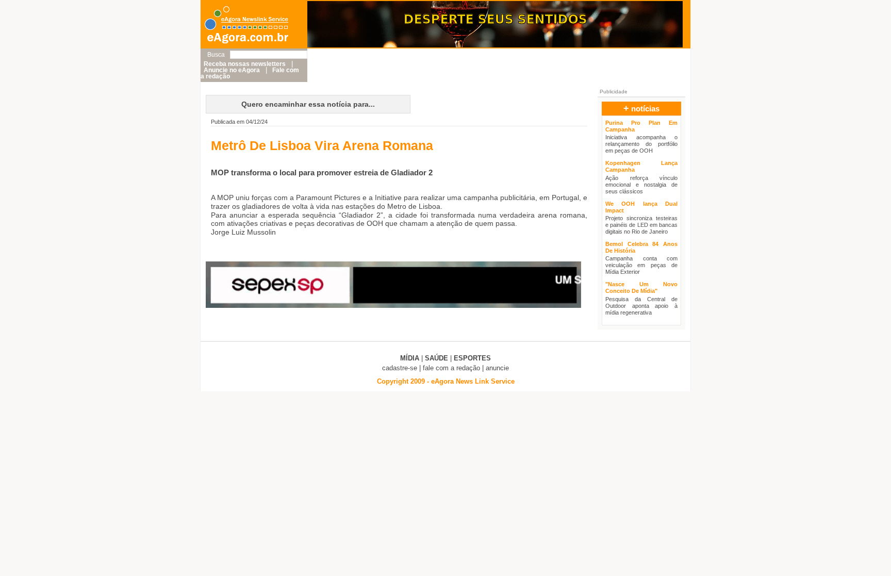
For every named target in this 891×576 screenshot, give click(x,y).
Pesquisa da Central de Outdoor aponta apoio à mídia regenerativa (641, 306)
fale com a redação (451, 368)
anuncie (497, 368)
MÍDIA (409, 358)
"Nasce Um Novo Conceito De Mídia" (641, 287)
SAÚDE (436, 358)
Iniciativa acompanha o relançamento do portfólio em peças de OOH (641, 144)
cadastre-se (399, 368)
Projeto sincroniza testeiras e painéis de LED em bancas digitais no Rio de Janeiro (641, 225)
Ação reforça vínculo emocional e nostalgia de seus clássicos (641, 184)
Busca (216, 55)
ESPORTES (472, 358)
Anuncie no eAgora (232, 70)
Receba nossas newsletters (245, 64)
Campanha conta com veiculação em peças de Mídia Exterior (641, 265)
